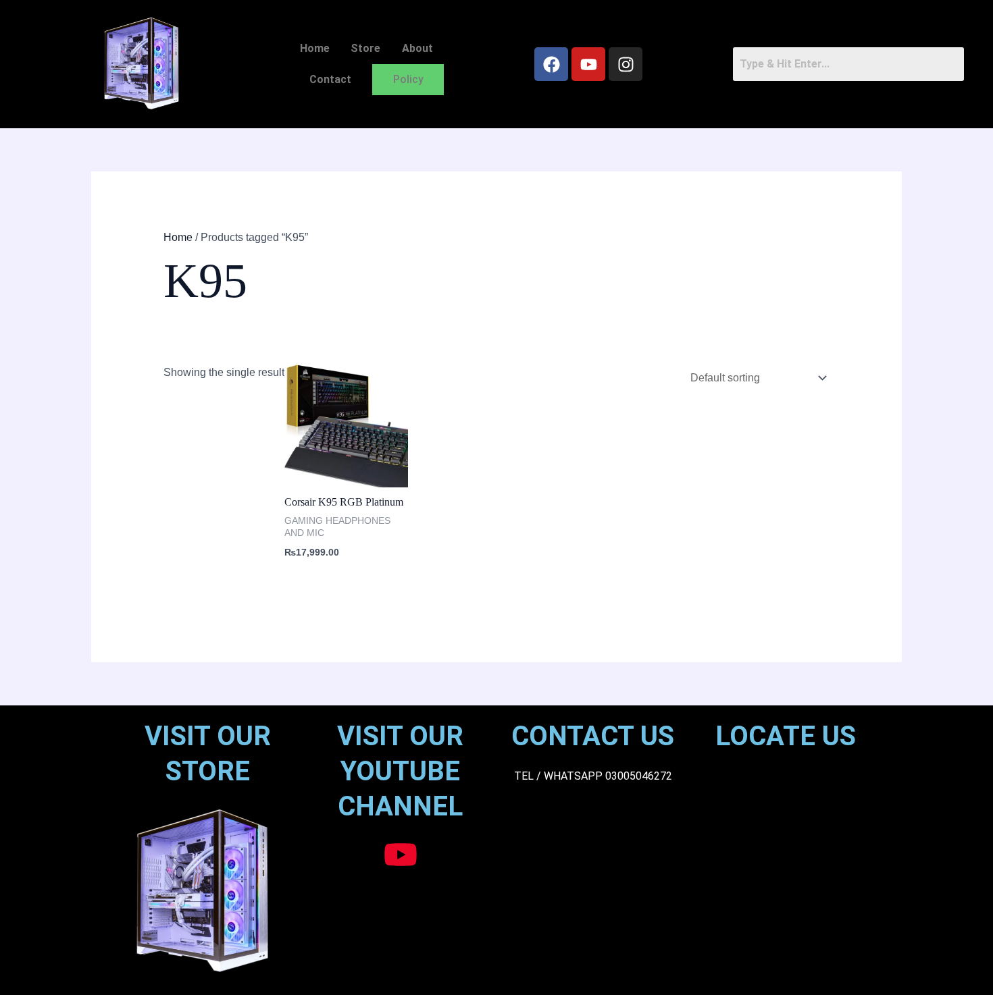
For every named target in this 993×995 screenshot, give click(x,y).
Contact (330, 79)
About (417, 48)
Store (365, 48)
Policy (408, 79)
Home (315, 48)
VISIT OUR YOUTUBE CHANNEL (400, 771)
